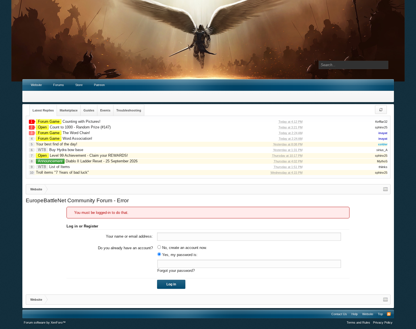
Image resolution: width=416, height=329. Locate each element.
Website (36, 85)
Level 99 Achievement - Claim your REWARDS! (83, 155)
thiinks (383, 167)
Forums (58, 85)
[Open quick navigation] (385, 189)
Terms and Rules (358, 322)
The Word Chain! (64, 133)
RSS (389, 314)
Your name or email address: (129, 236)
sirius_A (381, 150)
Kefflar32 (381, 121)
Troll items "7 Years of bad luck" (62, 172)
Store (79, 85)
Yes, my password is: (179, 255)
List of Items (54, 167)
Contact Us (339, 314)
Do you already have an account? (125, 248)
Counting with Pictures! (69, 121)
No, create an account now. (184, 248)
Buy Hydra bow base (60, 150)
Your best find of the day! (56, 144)
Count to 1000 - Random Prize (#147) (74, 127)
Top (380, 314)
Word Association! (65, 138)
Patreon (99, 85)
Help (354, 314)
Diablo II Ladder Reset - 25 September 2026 (88, 161)
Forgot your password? (176, 270)
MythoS (382, 161)
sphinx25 (381, 127)
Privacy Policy (383, 322)
